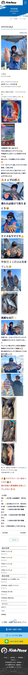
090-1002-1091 (15, 629)
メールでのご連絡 (15, 635)
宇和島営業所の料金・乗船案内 (13, 662)
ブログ (3, 611)
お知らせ (3, 607)
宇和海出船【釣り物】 (7, 593)
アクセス (19, 667)
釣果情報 (3, 614)
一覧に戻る (14, 540)
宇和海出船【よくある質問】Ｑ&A (10, 580)
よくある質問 (10, 667)
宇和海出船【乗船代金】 (7, 599)
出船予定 (12, 657)
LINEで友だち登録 (16, 641)
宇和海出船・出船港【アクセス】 (10, 587)
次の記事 (23, 533)
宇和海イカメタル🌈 (6, 552)
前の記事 (5, 533)
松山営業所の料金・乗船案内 (13, 665)
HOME (5, 657)
